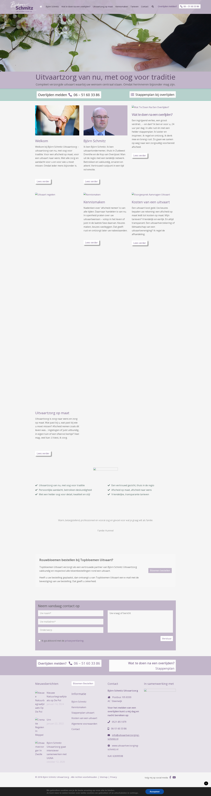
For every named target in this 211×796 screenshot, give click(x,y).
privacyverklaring (74, 640)
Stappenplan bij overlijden (154, 94)
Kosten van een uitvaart (151, 202)
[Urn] (39, 727)
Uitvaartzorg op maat (52, 412)
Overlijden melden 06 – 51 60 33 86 (69, 94)
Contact (75, 729)
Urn (49, 719)
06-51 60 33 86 (119, 728)
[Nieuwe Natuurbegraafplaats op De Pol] (39, 702)
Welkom (41, 140)
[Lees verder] (57, 133)
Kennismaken (94, 202)
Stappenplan (164, 668)
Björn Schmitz (95, 140)
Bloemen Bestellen (83, 683)
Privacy (113, 777)
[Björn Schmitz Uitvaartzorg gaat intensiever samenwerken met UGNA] (39, 748)
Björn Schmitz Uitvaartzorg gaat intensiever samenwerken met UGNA (57, 750)
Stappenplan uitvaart (82, 712)
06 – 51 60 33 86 (190, 6)
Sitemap (104, 777)
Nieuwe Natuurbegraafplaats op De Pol (56, 696)
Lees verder (43, 181)
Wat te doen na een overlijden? (152, 114)
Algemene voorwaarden (84, 723)
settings (134, 793)
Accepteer (155, 791)
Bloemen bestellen (160, 570)
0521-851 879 (119, 721)
